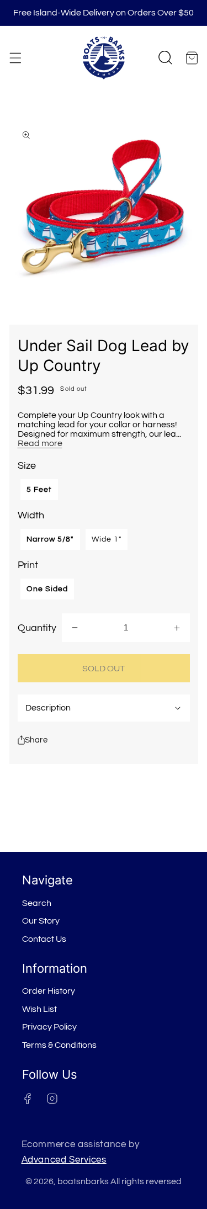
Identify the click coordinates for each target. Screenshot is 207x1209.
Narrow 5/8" (50, 539)
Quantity (37, 628)
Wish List (39, 1009)
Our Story (41, 920)
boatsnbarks (83, 1181)
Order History (48, 991)
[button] (15, 58)
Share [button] (36, 739)
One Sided (47, 589)
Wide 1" (107, 539)
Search (36, 903)
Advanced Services (64, 1159)
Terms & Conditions (59, 1045)
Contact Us (44, 939)
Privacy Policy (49, 1026)
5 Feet (39, 490)
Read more (40, 443)
